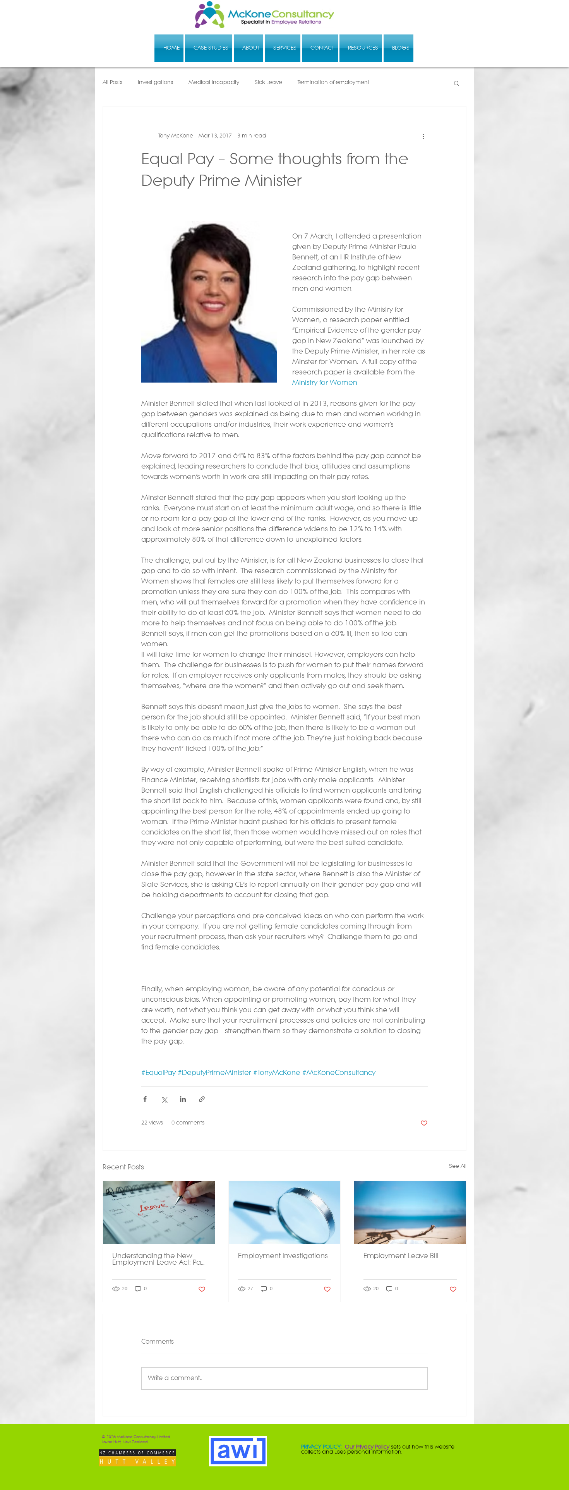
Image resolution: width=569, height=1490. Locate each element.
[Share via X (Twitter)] (164, 1099)
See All (457, 1166)
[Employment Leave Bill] (410, 1212)
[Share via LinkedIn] (183, 1099)
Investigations (155, 82)
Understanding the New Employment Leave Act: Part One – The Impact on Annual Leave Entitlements (158, 1259)
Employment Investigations (283, 1256)
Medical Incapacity (214, 82)
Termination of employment (333, 82)
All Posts (112, 82)
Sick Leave (268, 82)
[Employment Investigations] (285, 1212)
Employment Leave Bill (401, 1256)
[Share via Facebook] (145, 1099)
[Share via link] (202, 1099)
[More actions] (423, 136)
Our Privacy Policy (367, 1447)
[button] (456, 83)
